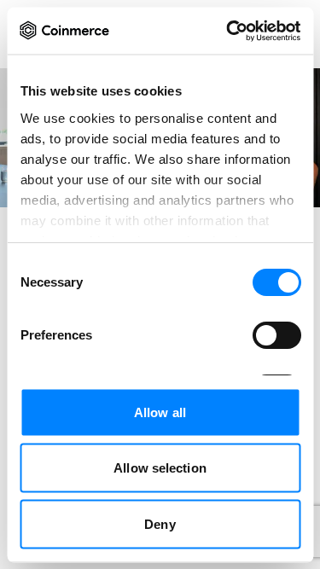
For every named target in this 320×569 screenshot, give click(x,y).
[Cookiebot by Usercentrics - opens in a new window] (227, 31)
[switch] (276, 335)
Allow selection (160, 468)
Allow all (160, 411)
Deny (159, 523)
